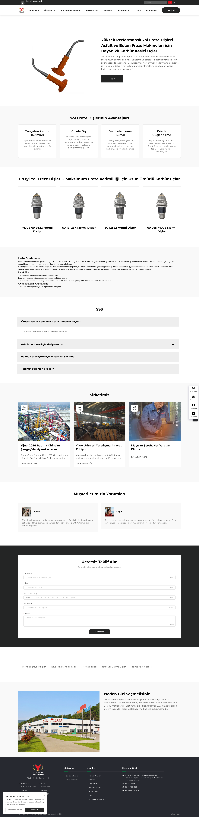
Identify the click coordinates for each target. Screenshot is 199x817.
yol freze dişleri (89, 667)
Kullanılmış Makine (70, 10)
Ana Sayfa (34, 10)
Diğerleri (92, 795)
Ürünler (48, 10)
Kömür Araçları (95, 776)
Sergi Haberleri (72, 780)
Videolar (108, 10)
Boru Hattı (93, 784)
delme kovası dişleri (141, 667)
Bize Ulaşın (151, 10)
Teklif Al (171, 10)
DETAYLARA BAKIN (37, 205)
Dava (138, 10)
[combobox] (29, 597)
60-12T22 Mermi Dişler (120, 227)
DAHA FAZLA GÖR (29, 463)
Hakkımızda (92, 10)
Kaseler (92, 780)
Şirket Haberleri (72, 776)
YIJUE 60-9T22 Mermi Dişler (37, 229)
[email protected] (34, 1)
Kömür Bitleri (94, 792)
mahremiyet (175, 814)
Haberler (122, 10)
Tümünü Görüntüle (96, 799)
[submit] (164, 2)
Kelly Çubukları (95, 788)
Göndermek (99, 632)
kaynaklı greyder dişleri (34, 667)
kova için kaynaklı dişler (63, 667)
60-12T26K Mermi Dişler (79, 227)
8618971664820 (131, 783)
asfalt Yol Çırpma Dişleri (114, 667)
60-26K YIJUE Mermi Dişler (161, 229)
